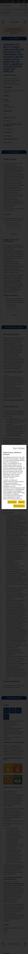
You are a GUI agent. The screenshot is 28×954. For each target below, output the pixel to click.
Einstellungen (12, 502)
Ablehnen (21, 502)
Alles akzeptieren (19, 506)
